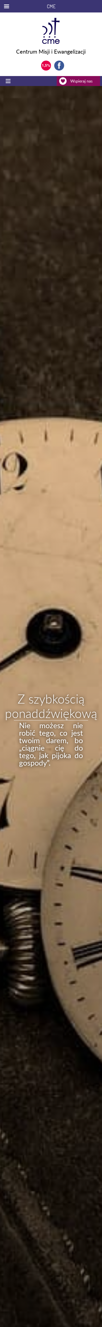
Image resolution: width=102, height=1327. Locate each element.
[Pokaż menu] (8, 81)
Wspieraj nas (81, 81)
